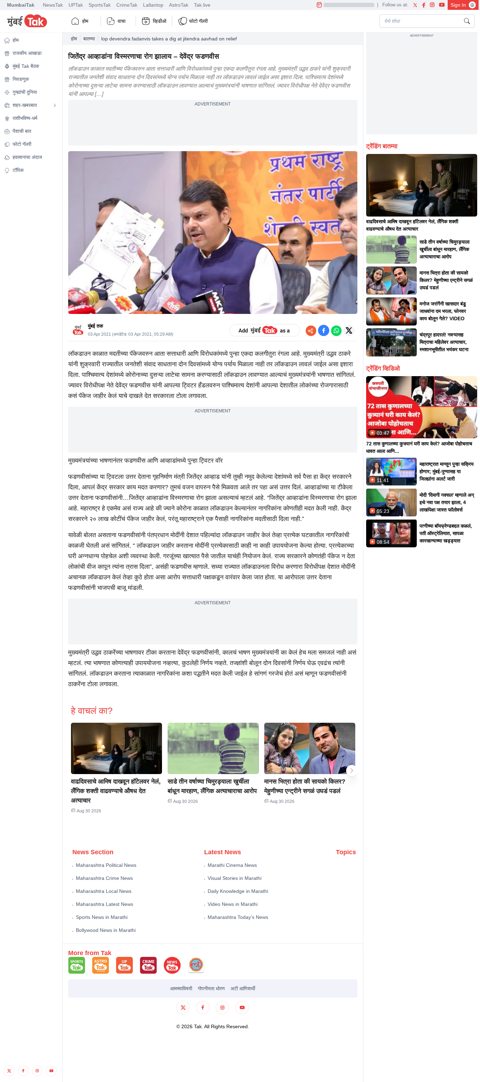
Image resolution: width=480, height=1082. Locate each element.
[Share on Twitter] (349, 330)
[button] (116, 748)
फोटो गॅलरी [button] (198, 21)
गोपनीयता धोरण (211, 988)
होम (85, 21)
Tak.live (202, 5)
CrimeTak (126, 5)
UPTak (76, 5)
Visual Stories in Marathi (234, 878)
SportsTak (100, 5)
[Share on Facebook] (323, 330)
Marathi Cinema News (232, 865)
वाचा (121, 21)
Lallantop (153, 5)
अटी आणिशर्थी (243, 988)
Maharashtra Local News (103, 891)
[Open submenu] (55, 105)
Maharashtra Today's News (238, 917)
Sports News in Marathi (102, 917)
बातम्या (89, 38)
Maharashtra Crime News (104, 878)
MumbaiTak (20, 5)
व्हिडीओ (159, 21)
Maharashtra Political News (106, 865)
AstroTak (178, 5)
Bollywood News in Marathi (106, 930)
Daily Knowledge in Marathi (238, 891)
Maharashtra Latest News (104, 904)
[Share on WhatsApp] (336, 330)
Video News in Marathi (233, 904)
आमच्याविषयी (181, 988)
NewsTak (53, 5)
